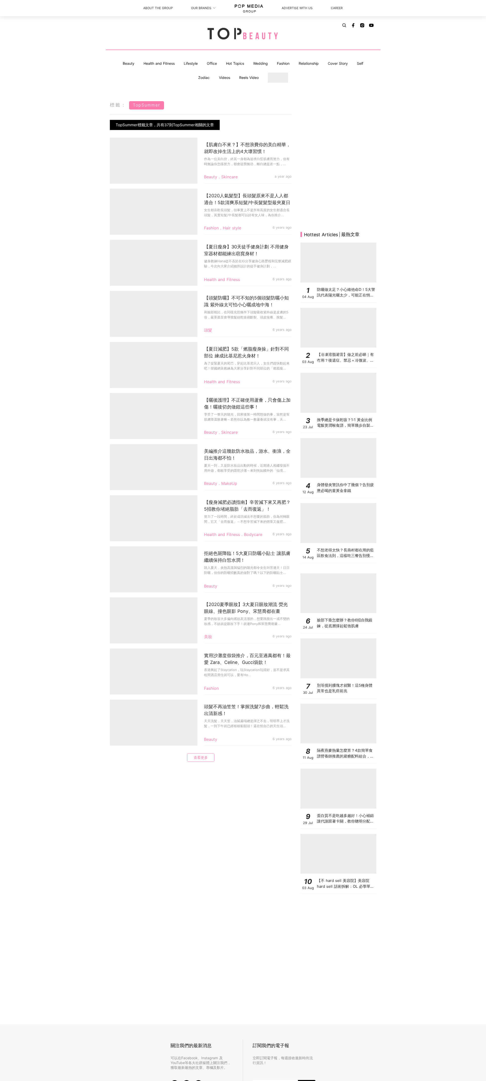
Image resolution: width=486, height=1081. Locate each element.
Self (360, 63)
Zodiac (204, 77)
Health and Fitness (159, 63)
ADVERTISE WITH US (297, 8)
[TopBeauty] (243, 34)
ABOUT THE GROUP (158, 8)
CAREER (337, 8)
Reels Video (249, 77)
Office (212, 63)
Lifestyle (191, 63)
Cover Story (338, 63)
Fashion (283, 63)
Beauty (128, 63)
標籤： (118, 104)
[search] (344, 25)
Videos (224, 77)
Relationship (309, 63)
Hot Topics (235, 63)
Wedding (260, 63)
